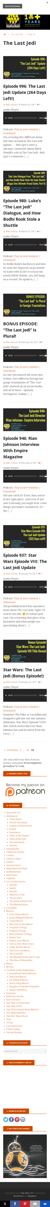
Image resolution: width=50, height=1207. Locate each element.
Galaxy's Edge (13, 858)
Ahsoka (13, 884)
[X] (5, 1204)
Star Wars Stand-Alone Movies (22, 1009)
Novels (9, 967)
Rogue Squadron (18, 990)
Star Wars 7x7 (27, 1193)
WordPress (18, 1196)
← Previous (11, 750)
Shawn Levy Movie (19, 940)
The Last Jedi (17, 34)
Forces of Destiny (18, 822)
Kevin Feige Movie (19, 983)
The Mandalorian (18, 904)
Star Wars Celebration (18, 1003)
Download (9, 133)
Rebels (12, 829)
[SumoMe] (45, 1204)
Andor (12, 888)
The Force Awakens (19, 950)
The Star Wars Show (17, 1016)
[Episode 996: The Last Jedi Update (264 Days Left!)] (25, 81)
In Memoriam (13, 871)
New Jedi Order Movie (21, 924)
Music (9, 963)
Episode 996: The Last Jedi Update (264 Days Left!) (24, 92)
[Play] (6, 118)
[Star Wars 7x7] (25, 20)
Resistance (15, 832)
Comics (10, 855)
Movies (10, 911)
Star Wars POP (14, 1006)
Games (9, 862)
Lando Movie (16, 921)
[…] (26, 156)
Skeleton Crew (17, 894)
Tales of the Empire (19, 835)
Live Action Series (15, 881)
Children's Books (15, 852)
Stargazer (32, 1196)
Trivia (9, 1022)
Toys (8, 1019)
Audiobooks (12, 848)
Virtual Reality (14, 1032)
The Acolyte (15, 898)
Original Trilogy (18, 927)
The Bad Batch (16, 842)
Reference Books (15, 996)
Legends (10, 878)
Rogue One (15, 937)
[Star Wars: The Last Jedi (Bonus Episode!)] (25, 664)
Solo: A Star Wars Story (21, 944)
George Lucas (13, 865)
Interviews (12, 875)
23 (27, 750)
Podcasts (11, 993)
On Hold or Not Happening (20, 970)
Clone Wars (15, 819)
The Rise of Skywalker (21, 960)
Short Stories (13, 999)
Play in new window (26, 129)
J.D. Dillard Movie (18, 980)
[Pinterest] (25, 1204)
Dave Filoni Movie (18, 914)
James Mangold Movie (21, 917)
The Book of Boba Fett (20, 901)
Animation (12, 816)
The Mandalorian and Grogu (24, 957)
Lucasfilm (11, 908)
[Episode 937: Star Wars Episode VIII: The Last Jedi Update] (25, 550)
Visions (13, 845)
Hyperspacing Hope (16, 868)
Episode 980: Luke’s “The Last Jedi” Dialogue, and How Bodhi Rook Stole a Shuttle (22, 213)
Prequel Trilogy (17, 930)
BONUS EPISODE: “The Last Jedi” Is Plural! (20, 330)
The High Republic (16, 1012)
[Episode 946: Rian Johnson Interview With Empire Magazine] (25, 433)
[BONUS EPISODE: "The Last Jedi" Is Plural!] (25, 318)
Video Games (13, 1029)
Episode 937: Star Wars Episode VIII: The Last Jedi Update (25, 561)
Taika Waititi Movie (19, 947)
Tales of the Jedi (17, 839)
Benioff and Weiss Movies (22, 973)
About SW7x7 (13, 812)
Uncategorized (14, 1026)
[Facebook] (15, 1204)
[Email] (35, 1204)
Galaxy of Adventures (20, 825)
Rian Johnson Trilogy (20, 934)
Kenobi (13, 891)
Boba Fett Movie (17, 976)
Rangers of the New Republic (24, 986)
